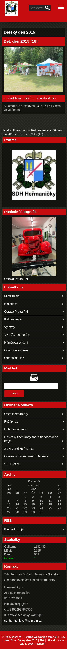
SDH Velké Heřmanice (19, 448)
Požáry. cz (11, 421)
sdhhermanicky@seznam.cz (23, 620)
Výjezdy (9, 327)
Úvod (5, 130)
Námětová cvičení (16, 342)
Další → (28, 98)
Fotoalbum (20, 130)
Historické (10, 303)
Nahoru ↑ (41, 643)
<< (9, 485)
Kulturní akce (40, 130)
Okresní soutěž (14, 357)
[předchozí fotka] (10, 70)
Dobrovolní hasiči (15, 429)
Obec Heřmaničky (16, 414)
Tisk (42, 640)
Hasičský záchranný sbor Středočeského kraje (31, 439)
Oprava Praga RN (16, 278)
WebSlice (10, 640)
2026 (34, 489)
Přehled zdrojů (14, 529)
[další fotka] (57, 70)
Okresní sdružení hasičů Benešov (26, 456)
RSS (62, 636)
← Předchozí (12, 98)
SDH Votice (12, 464)
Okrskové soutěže (16, 350)
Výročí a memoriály (17, 334)
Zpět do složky (46, 98)
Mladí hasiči (12, 296)
